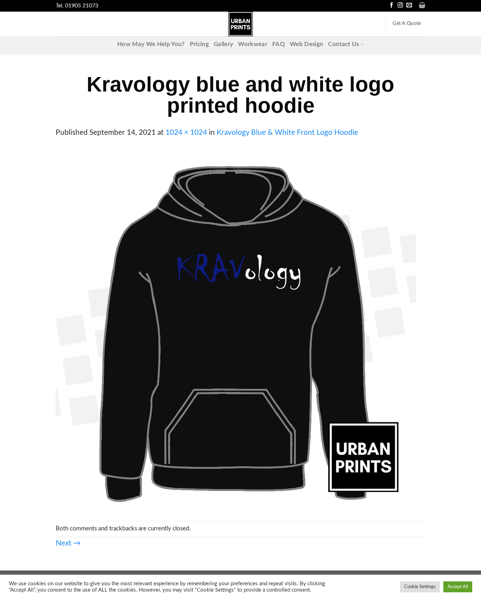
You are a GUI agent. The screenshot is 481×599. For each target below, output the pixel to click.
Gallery (223, 44)
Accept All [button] (458, 587)
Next (68, 543)
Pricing (199, 44)
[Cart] (422, 5)
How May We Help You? (151, 44)
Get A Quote (407, 23)
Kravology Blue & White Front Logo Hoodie (287, 132)
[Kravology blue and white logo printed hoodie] (236, 329)
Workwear (252, 44)
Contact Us (343, 44)
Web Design (306, 44)
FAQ (278, 44)
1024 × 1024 (186, 132)
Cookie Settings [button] (420, 587)
